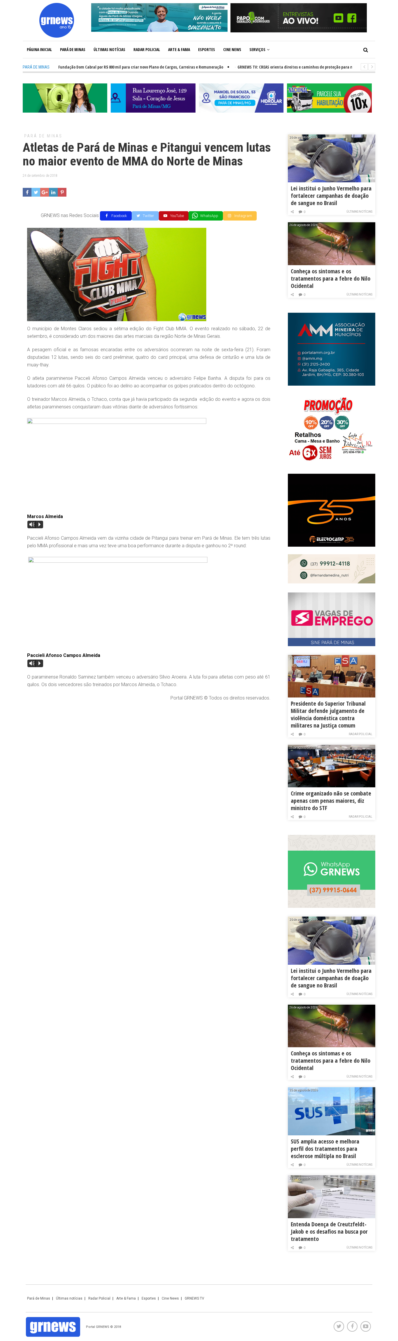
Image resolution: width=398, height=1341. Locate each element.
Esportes (206, 49)
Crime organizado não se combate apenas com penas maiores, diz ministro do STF (331, 800)
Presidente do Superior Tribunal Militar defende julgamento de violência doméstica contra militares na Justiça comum (328, 714)
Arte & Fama (179, 49)
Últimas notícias (109, 49)
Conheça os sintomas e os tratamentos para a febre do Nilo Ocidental (330, 278)
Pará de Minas (72, 49)
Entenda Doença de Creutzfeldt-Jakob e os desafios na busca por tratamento (329, 1231)
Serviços (257, 49)
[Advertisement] (148, 748)
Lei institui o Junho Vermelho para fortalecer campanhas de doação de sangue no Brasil (331, 195)
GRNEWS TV (194, 1298)
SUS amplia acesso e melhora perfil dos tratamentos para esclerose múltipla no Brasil (325, 1148)
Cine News (232, 49)
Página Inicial (39, 49)
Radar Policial (146, 49)
